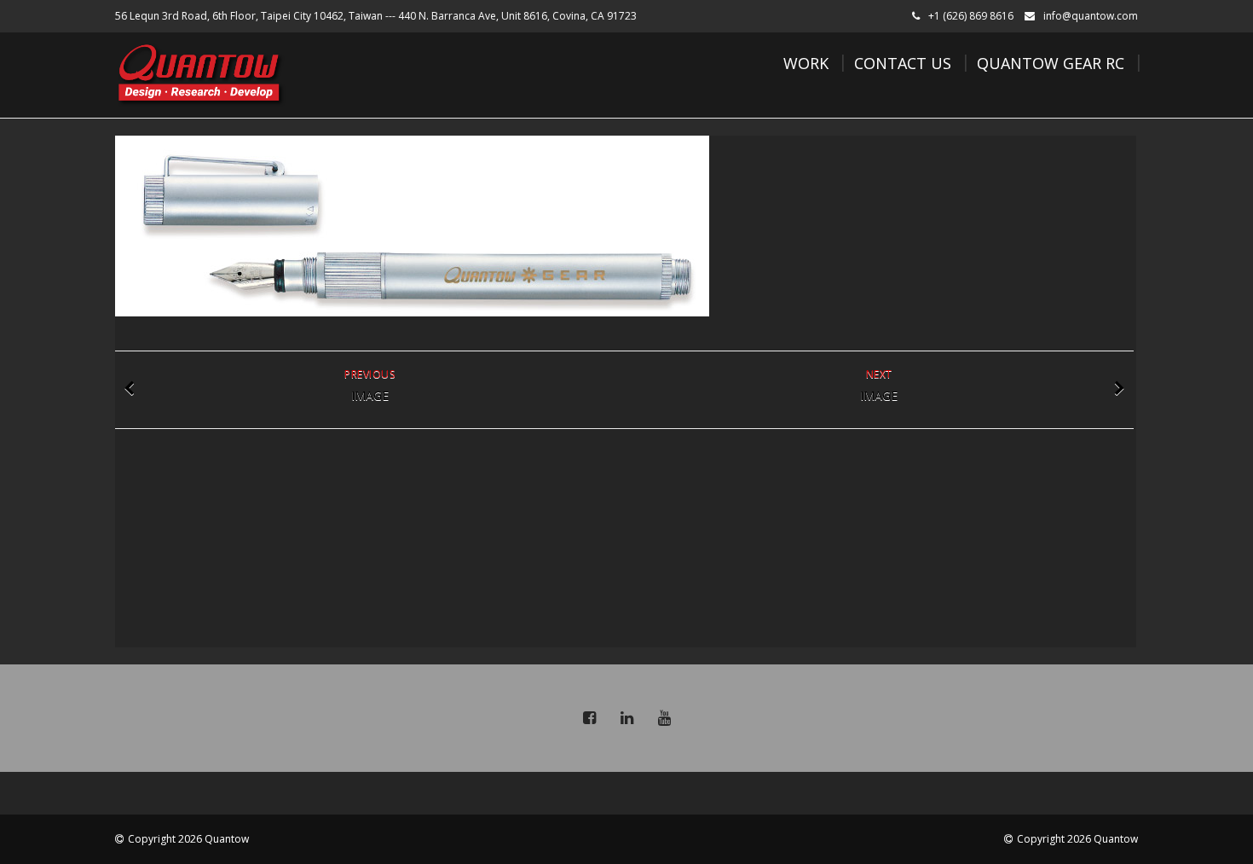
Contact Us (902, 63)
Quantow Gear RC (1050, 63)
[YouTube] (664, 718)
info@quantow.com (1090, 16)
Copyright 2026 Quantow (188, 839)
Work (806, 63)
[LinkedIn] (626, 718)
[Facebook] (589, 718)
